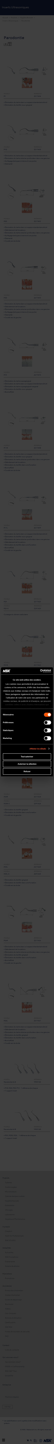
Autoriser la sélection (27, 764)
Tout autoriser (27, 756)
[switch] (47, 722)
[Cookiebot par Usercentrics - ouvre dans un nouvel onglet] (40, 671)
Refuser (27, 771)
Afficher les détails (38, 749)
